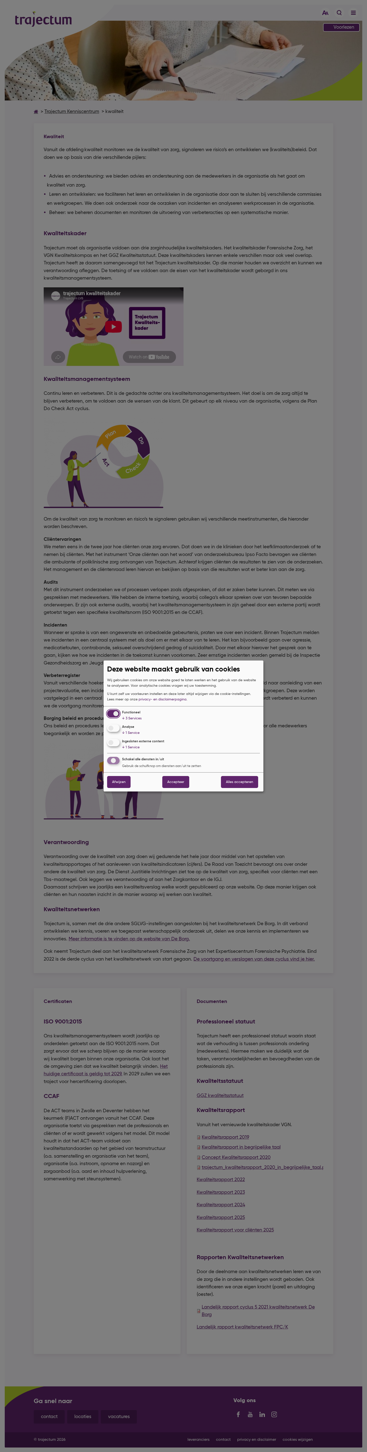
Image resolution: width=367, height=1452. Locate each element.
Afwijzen (119, 782)
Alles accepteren (239, 782)
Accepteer (175, 782)
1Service (131, 733)
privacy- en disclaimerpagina (162, 699)
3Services (132, 718)
